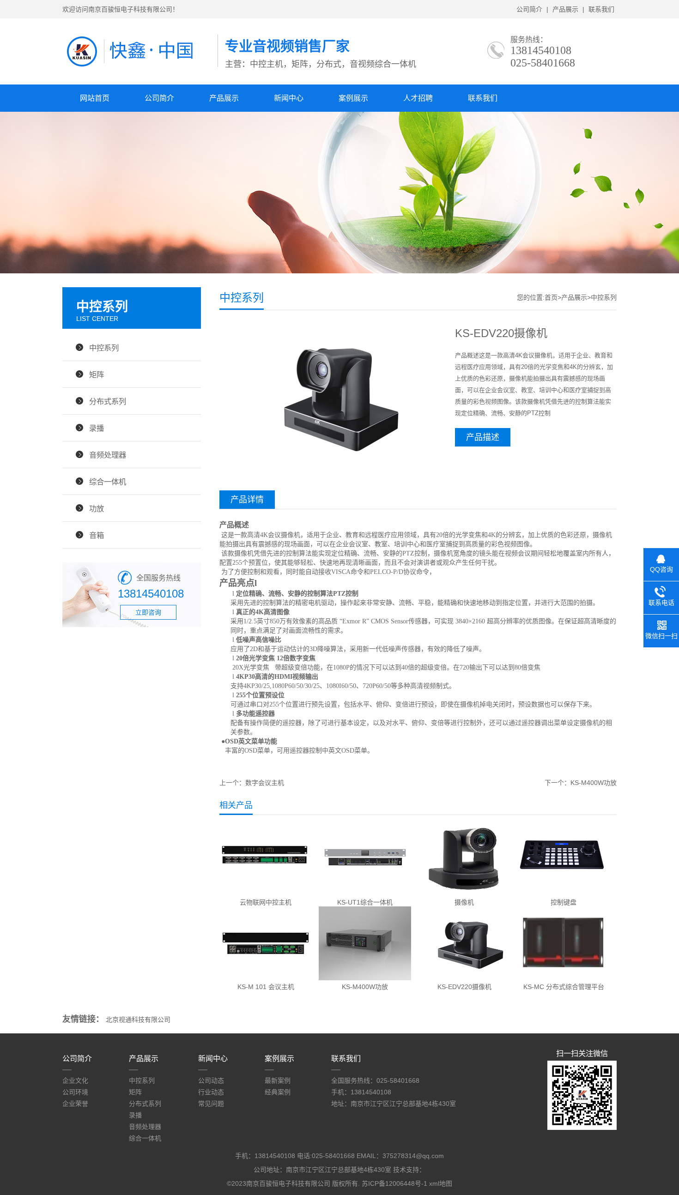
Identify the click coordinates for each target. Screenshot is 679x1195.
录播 (96, 428)
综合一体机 (107, 481)
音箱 (96, 535)
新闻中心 (288, 98)
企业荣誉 (75, 1103)
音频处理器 (107, 455)
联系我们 (601, 9)
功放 (96, 508)
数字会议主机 (264, 782)
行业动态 (211, 1092)
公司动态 (211, 1080)
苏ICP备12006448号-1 (394, 1183)
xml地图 (440, 1183)
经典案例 (278, 1092)
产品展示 (565, 9)
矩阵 (96, 374)
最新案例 (278, 1080)
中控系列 (104, 348)
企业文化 (75, 1080)
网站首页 (94, 98)
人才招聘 (418, 98)
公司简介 (529, 9)
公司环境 (75, 1092)
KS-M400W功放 (593, 782)
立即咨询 (148, 612)
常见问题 (211, 1103)
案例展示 (353, 98)
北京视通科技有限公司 (138, 1019)
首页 (551, 297)
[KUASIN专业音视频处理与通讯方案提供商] (140, 67)
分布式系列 (107, 401)
